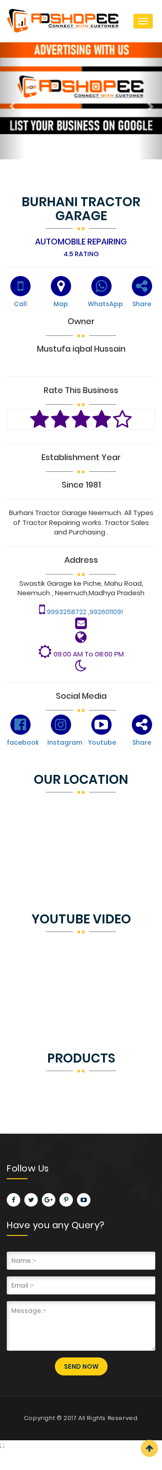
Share (141, 303)
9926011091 (106, 611)
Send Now (81, 1366)
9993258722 (67, 611)
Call (20, 303)
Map (61, 303)
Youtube (102, 742)
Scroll (149, 1448)
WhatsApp (105, 303)
